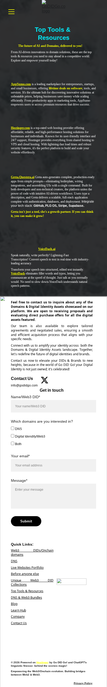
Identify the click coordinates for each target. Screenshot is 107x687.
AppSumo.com (21, 84)
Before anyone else (25, 574)
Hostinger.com (20, 128)
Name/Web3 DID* (25, 397)
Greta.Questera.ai (22, 177)
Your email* (20, 456)
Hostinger (42, 662)
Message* (19, 480)
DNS (18, 429)
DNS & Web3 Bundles (26, 597)
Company (18, 616)
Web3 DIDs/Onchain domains (32, 552)
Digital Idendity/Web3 (29, 436)
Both (18, 444)
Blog (14, 604)
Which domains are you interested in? (42, 421)
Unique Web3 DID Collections (32, 582)
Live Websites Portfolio (27, 567)
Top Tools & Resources (27, 591)
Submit (26, 521)
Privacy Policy (83, 683)
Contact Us (19, 623)
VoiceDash (18, 273)
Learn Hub (18, 610)
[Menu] (11, 11)
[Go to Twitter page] (45, 380)
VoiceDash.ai (46, 249)
